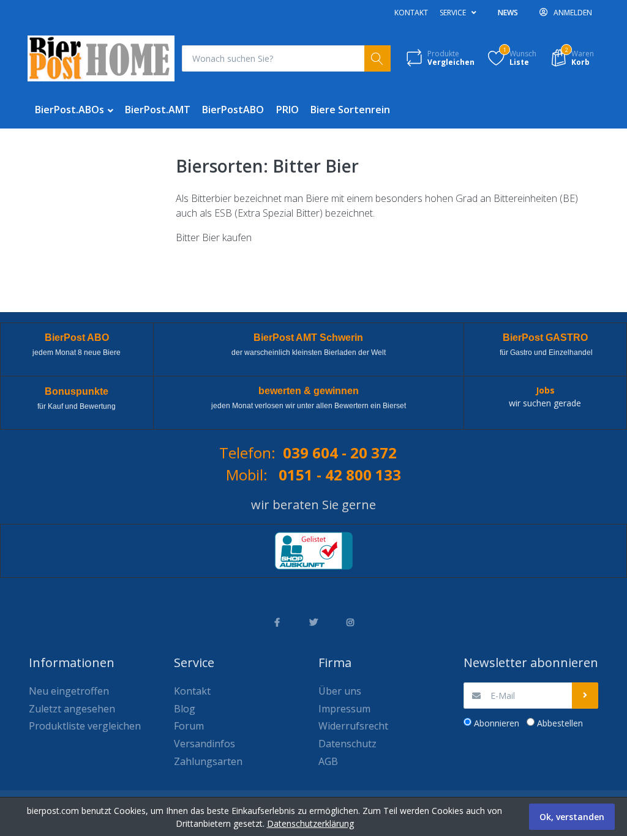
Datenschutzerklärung (310, 823)
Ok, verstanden (571, 817)
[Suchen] (377, 58)
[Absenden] (585, 695)
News (508, 12)
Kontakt (411, 12)
